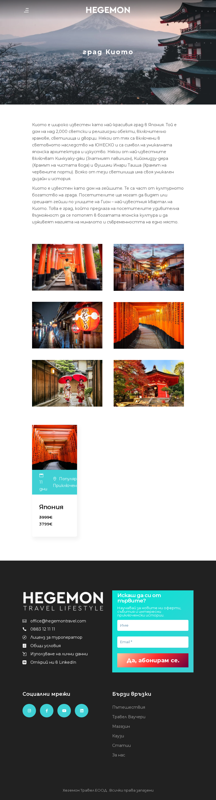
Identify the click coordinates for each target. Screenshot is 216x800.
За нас (118, 755)
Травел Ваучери (128, 716)
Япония (51, 507)
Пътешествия (128, 707)
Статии (121, 745)
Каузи (118, 735)
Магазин (121, 726)
